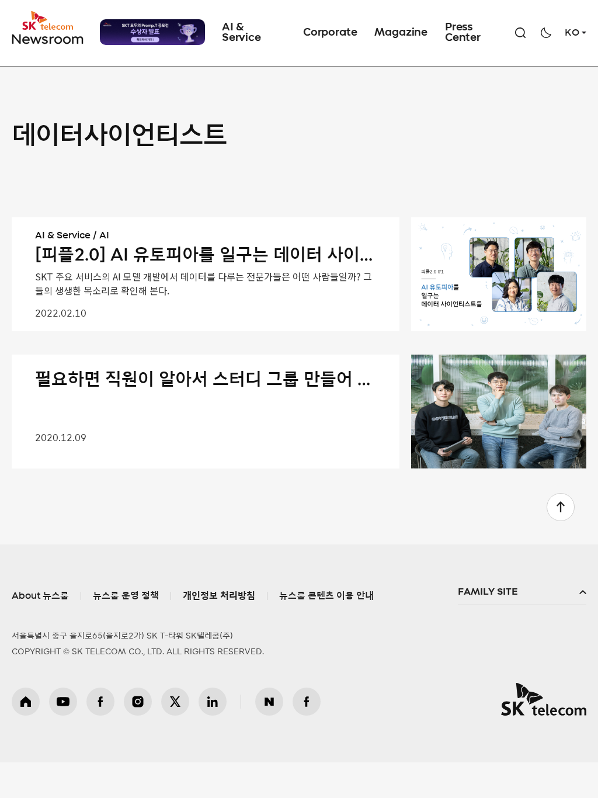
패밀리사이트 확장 (522, 592)
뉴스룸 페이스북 (307, 702)
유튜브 (63, 702)
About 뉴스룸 (40, 596)
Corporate (330, 32)
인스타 (138, 702)
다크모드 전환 (546, 33)
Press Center (463, 32)
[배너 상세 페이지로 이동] (152, 32)
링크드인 (213, 702)
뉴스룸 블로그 (269, 702)
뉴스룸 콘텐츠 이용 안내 (326, 596)
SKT (48, 28)
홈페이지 (26, 702)
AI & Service (241, 32)
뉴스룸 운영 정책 (126, 596)
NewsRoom (48, 38)
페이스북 (100, 702)
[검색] (520, 33)
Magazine (400, 32)
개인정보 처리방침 (219, 596)
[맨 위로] (561, 507)
